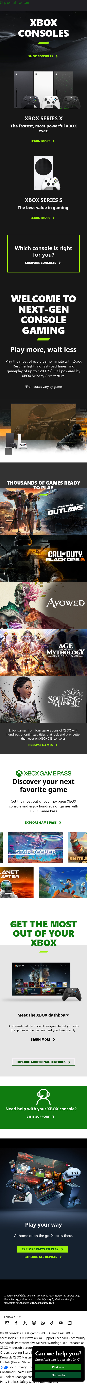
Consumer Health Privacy (17, 1372)
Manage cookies (26, 1376)
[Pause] (8, 451)
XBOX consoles (10, 1333)
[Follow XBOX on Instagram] (34, 1323)
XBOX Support (44, 1338)
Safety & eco (28, 1381)
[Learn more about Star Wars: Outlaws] (65, 509)
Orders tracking (11, 1352)
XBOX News (25, 1338)
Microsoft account (21, 1347)
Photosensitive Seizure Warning (37, 1342)
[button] (43, 1062)
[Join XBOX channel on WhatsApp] (43, 1323)
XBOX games (31, 1333)
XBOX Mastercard (25, 1357)
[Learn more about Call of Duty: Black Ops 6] (65, 556)
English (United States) (16, 1362)
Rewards (6, 1357)
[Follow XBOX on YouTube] (60, 1323)
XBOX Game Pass (52, 1333)
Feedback (61, 1338)
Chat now (58, 1367)
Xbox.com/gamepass (42, 1303)
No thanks (58, 1375)
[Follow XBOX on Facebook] (16, 1323)
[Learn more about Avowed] (65, 603)
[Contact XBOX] (7, 1323)
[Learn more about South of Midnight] (65, 697)
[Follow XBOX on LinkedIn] (69, 1323)
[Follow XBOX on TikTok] (52, 1323)
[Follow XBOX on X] (25, 1323)
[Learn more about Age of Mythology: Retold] (65, 650)
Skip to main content (14, 2)
